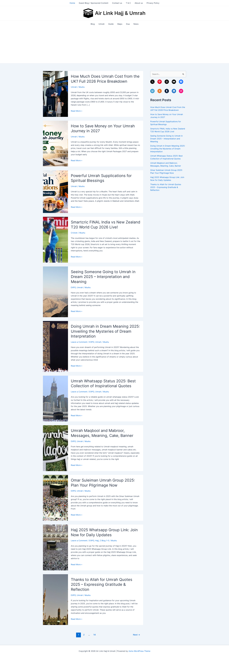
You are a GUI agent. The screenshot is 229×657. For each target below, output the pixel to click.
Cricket (74, 233)
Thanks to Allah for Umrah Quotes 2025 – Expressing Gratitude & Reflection (101, 584)
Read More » (76, 111)
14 (94, 634)
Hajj (97, 540)
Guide (111, 24)
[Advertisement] (114, 45)
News (135, 24)
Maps (119, 24)
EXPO (73, 287)
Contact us (117, 3)
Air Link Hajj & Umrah (120, 13)
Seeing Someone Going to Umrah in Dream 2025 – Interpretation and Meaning (103, 276)
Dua (128, 24)
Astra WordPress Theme (139, 651)
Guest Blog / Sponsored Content (93, 3)
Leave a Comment (79, 342)
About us (139, 3)
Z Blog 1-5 (104, 540)
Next (136, 634)
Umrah (101, 24)
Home (72, 3)
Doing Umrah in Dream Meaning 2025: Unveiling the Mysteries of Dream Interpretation (105, 331)
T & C (128, 3)
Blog (93, 24)
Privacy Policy (153, 3)
